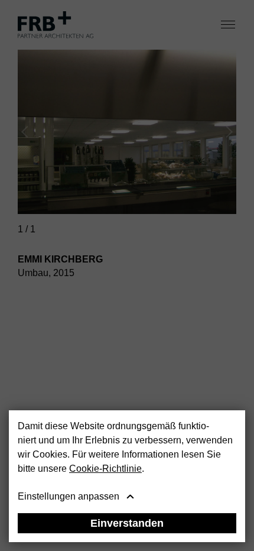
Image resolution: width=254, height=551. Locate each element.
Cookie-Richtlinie (105, 469)
